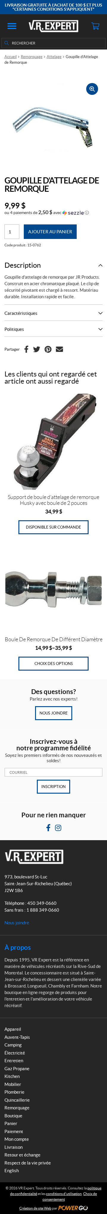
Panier (10, 1123)
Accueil (10, 57)
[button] (12, 26)
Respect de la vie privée (27, 1162)
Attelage (54, 57)
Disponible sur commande (53, 527)
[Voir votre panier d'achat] (95, 26)
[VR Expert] (53, 26)
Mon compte (16, 1139)
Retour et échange (22, 1154)
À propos (17, 947)
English (11, 1170)
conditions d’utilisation (64, 1194)
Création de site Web (35, 1208)
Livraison (13, 1147)
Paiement (13, 1131)
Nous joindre (54, 713)
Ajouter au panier (50, 231)
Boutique (13, 1115)
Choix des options (53, 663)
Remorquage (32, 57)
